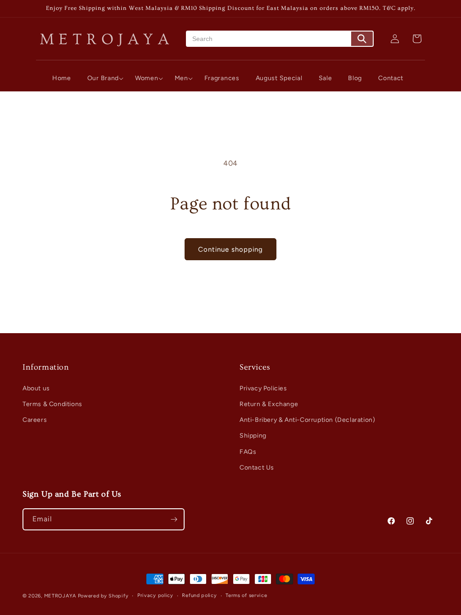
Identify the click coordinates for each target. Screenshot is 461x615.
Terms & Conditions (52, 404)
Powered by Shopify (103, 596)
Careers (35, 420)
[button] (103, 78)
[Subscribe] (174, 519)
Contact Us (257, 467)
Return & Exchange (269, 404)
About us (36, 388)
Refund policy (199, 595)
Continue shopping (230, 249)
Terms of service (246, 595)
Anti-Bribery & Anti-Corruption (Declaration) (307, 420)
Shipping (253, 435)
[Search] (362, 39)
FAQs (248, 452)
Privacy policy (155, 595)
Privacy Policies (263, 388)
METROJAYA (60, 596)
